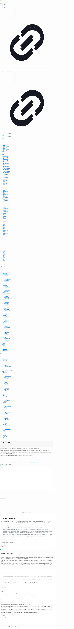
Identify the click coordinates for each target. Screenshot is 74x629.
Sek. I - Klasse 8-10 (6, 160)
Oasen (4, 195)
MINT (4, 164)
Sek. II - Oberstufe (5, 161)
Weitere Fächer (5, 176)
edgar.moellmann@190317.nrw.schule (32, 462)
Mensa (4, 193)
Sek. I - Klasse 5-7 (5, 156)
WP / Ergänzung (5, 177)
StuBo (4, 228)
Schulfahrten (5, 204)
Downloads (4, 213)
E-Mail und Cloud (5, 230)
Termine (4, 221)
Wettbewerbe (5, 179)
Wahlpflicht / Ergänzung (6, 168)
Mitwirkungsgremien (6, 149)
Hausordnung (5, 217)
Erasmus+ (4, 210)
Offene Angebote (5, 194)
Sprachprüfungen (5, 211)
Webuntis (4, 251)
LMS (4, 234)
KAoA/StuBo (5, 162)
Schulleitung (5, 142)
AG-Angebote (5, 187)
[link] (27, 40)
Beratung (4, 148)
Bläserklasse (3, 446)
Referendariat (5, 150)
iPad (4, 250)
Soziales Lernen (5, 184)
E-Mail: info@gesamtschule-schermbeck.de (6, 500)
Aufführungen (5, 196)
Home (2, 445)
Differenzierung (5, 183)
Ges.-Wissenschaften (6, 163)
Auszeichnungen (5, 197)
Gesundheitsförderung (6, 201)
